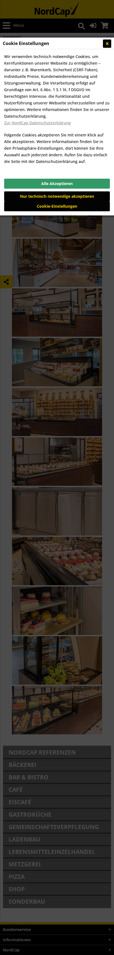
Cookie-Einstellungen (57, 206)
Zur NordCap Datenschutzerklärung (37, 122)
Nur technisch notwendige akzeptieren (57, 196)
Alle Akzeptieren (57, 183)
